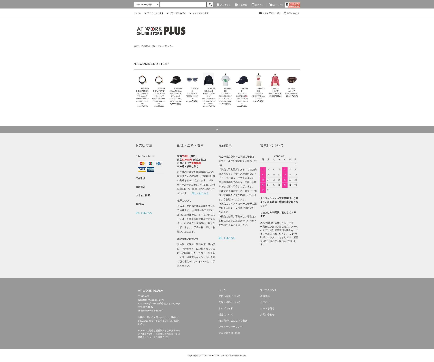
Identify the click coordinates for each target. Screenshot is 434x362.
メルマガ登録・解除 (271, 13)
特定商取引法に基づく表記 (233, 320)
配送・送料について (229, 302)
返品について (226, 314)
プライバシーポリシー (230, 326)
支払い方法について (229, 296)
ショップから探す (200, 13)
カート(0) (278, 5)
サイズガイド (226, 308)
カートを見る (267, 308)
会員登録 (243, 5)
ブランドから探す (178, 13)
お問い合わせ (293, 13)
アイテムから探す (155, 13)
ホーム (138, 13)
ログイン (259, 5)
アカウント (225, 5)
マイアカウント (268, 290)
